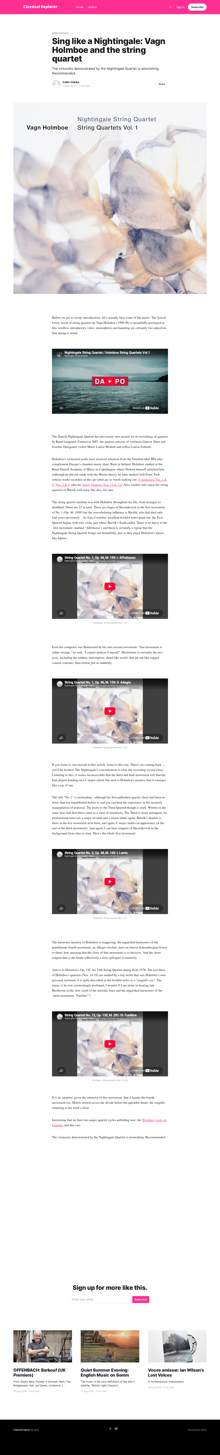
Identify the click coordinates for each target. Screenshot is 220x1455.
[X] (110, 1428)
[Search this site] (170, 7)
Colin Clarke (71, 82)
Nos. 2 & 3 (62, 484)
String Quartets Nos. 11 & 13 (101, 484)
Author (92, 7)
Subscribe (197, 7)
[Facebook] (116, 1428)
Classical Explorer (21, 1429)
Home (79, 7)
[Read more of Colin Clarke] (56, 84)
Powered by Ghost (197, 1429)
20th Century (60, 33)
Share (162, 84)
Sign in (180, 7)
